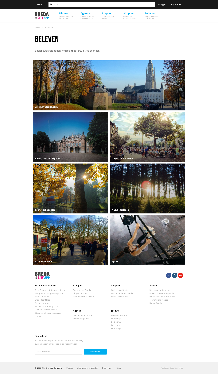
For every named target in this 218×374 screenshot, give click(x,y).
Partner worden (42, 303)
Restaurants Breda (82, 290)
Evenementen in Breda (84, 315)
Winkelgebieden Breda (122, 293)
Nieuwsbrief (41, 335)
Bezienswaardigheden (46, 106)
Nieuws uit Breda (119, 315)
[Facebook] (168, 275)
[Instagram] (174, 275)
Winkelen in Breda (119, 290)
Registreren (176, 4)
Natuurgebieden (120, 209)
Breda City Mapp (42, 299)
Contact (38, 316)
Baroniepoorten (43, 261)
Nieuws (115, 310)
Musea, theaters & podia (47, 158)
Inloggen (162, 4)
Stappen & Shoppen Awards (48, 313)
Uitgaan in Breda (81, 293)
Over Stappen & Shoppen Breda (50, 290)
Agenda (77, 310)
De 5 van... (116, 321)
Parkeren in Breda (119, 296)
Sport (115, 261)
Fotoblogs (116, 328)
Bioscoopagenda (81, 318)
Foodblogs (116, 318)
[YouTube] (180, 275)
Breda (40, 4)
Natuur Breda (155, 303)
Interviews (116, 325)
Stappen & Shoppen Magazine (49, 293)
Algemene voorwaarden (87, 368)
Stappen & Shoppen (45, 285)
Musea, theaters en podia (161, 293)
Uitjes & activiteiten (122, 158)
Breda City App (42, 296)
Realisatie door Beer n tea (172, 368)
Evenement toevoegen (46, 309)
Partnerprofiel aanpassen (47, 306)
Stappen (77, 285)
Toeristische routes (45, 209)
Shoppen (116, 285)
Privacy (69, 368)
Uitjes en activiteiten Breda (162, 296)
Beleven (153, 285)
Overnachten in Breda (83, 296)
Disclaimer (106, 368)
